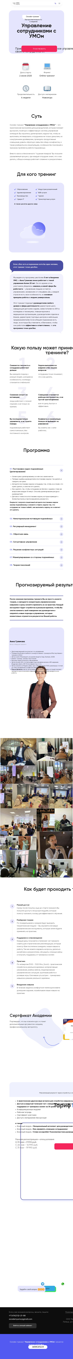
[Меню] (59, 3)
